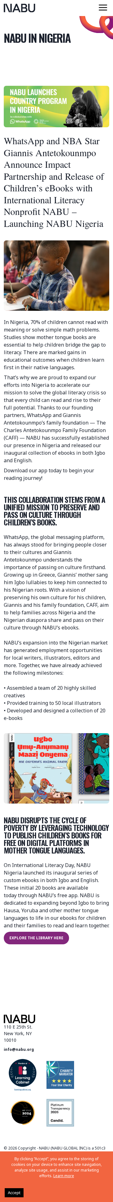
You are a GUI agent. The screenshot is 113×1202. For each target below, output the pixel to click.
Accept (14, 1192)
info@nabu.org (19, 1049)
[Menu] (103, 7)
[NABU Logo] (19, 8)
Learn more (63, 1175)
